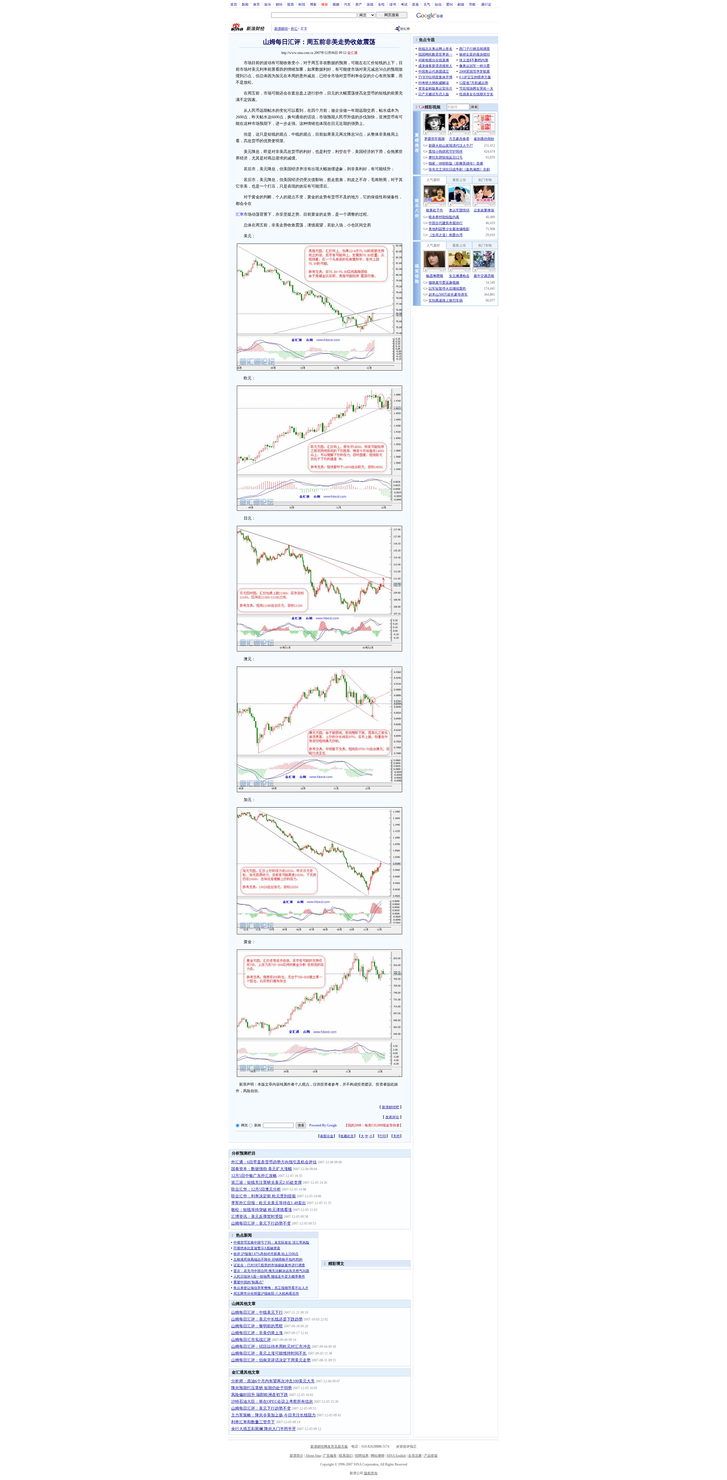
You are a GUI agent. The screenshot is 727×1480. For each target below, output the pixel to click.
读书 (392, 4)
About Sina (313, 1456)
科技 (301, 4)
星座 (415, 4)
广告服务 (330, 1456)
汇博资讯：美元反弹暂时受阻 (257, 1216)
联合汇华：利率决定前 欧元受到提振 (263, 1196)
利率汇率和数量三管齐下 (253, 1422)
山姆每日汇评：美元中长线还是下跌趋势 (267, 1319)
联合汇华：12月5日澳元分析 (256, 1189)
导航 (472, 4)
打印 (382, 1136)
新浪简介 (296, 1456)
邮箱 (460, 4)
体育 (256, 4)
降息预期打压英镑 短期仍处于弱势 (261, 1388)
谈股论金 (326, 1136)
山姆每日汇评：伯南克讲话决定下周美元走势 (271, 1360)
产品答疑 (431, 1456)
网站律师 (378, 1456)
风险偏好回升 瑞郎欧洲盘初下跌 (259, 1395)
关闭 (396, 1136)
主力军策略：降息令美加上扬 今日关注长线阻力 (273, 1415)
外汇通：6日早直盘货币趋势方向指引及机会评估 (274, 1162)
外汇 (294, 29)
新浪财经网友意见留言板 (329, 1447)
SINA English (396, 1456)
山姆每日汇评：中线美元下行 (257, 1312)
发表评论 (392, 1117)
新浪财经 (281, 29)
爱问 (449, 4)
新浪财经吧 (390, 1107)
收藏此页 (347, 1136)
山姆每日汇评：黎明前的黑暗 (257, 1326)
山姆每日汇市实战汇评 (251, 1340)
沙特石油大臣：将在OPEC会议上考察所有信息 (272, 1401)
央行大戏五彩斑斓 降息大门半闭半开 (263, 1429)
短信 (438, 4)
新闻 (245, 4)
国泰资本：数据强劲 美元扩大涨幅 (261, 1169)
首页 (233, 4)
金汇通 (352, 53)
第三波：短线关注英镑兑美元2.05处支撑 (266, 1182)
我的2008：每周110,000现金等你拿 (374, 1125)
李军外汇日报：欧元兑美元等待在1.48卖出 (268, 1203)
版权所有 (371, 1473)
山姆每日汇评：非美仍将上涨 (257, 1333)
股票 (290, 4)
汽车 (347, 4)
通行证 (486, 4)
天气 (426, 4)
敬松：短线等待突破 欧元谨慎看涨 (261, 1210)
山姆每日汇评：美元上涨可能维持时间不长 (269, 1353)
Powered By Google (323, 1125)
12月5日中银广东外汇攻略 (254, 1176)
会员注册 (415, 1456)
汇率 (240, 214)
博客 (313, 4)
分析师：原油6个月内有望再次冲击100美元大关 (273, 1381)
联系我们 (346, 1456)
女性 (381, 4)
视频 (336, 4)
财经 (279, 4)
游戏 (370, 4)
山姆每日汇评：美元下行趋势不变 (261, 1223)
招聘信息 (362, 1456)
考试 (404, 4)
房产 (358, 4)
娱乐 (267, 4)
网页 (244, 1125)
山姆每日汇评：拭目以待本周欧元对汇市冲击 (271, 1346)
